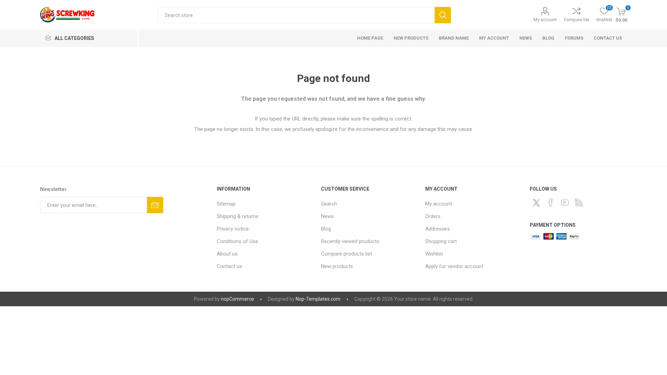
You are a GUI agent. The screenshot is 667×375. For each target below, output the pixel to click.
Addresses (437, 229)
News (327, 216)
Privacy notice (233, 229)
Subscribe (155, 205)
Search (443, 15)
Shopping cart (441, 241)
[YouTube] (564, 202)
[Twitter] (536, 202)
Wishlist (434, 254)
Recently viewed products (350, 241)
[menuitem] (265, 204)
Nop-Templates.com (318, 299)
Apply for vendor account (454, 266)
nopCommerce (237, 299)
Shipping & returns (237, 216)
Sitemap (226, 204)
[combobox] (296, 15)
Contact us (229, 266)
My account (545, 19)
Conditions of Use (237, 241)
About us (227, 254)
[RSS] (579, 202)
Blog (326, 229)
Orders (432, 216)
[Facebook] (550, 202)
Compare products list (346, 254)
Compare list (576, 19)
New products (337, 266)
